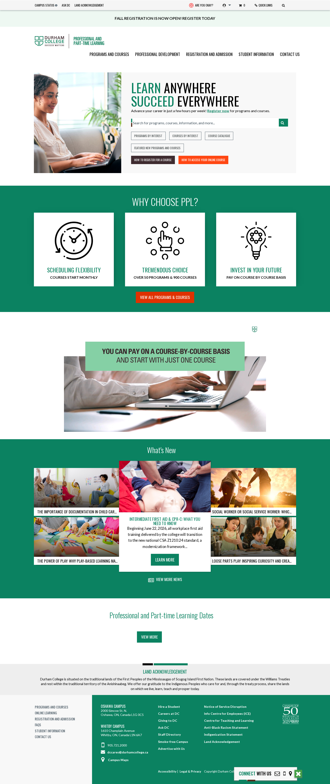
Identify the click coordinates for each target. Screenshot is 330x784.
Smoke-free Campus (173, 742)
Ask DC (66, 5)
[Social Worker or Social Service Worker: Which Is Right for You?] (252, 488)
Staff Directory (169, 734)
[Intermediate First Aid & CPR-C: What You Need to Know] (165, 486)
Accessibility (167, 771)
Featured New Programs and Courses (157, 148)
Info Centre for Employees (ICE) (227, 713)
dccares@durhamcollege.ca (127, 752)
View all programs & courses (165, 297)
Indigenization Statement (223, 734)
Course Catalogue (219, 136)
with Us (255, 773)
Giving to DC (167, 720)
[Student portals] (226, 5)
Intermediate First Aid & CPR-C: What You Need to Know (165, 521)
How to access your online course (203, 160)
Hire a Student (169, 706)
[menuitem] (201, 5)
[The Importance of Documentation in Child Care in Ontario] (77, 488)
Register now (218, 111)
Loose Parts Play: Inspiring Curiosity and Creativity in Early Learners (254, 561)
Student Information (256, 54)
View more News (168, 579)
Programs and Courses (109, 54)
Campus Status (44, 5)
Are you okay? (203, 5)
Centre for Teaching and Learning (229, 720)
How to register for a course (153, 160)
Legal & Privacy (190, 771)
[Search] (284, 5)
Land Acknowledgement (89, 5)
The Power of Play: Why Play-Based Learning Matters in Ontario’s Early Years (79, 561)
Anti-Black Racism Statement (226, 727)
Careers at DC (168, 713)
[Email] (277, 773)
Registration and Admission (209, 54)
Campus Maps (118, 760)
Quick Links (266, 5)
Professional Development (157, 54)
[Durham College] (165, 41)
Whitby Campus (112, 726)
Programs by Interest (148, 136)
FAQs (38, 724)
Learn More (166, 561)
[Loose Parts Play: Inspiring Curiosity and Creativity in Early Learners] (252, 537)
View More (149, 637)
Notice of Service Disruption (225, 706)
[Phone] (284, 773)
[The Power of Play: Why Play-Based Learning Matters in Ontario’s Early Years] (77, 537)
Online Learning (46, 712)
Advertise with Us (171, 749)
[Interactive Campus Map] (290, 773)
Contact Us (290, 54)
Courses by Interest (185, 136)
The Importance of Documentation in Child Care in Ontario (79, 511)
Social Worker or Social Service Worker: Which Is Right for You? (254, 511)
